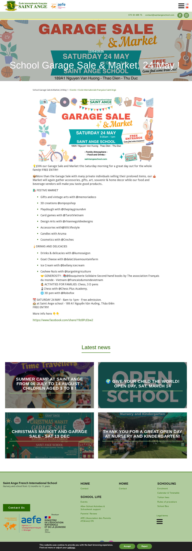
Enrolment (162, 488)
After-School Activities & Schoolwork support (93, 507)
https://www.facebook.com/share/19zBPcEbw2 (63, 320)
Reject (144, 546)
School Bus (163, 506)
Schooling (166, 483)
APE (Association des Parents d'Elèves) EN (96, 519)
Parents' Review (89, 513)
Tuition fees (163, 497)
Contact (84, 488)
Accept (127, 546)
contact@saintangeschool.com (159, 15)
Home (85, 483)
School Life (91, 497)
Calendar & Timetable (168, 493)
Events (84, 502)
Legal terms (162, 515)
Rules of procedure (167, 502)
